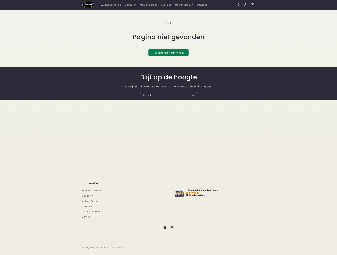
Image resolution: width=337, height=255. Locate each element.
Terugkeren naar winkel (168, 52)
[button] (238, 4)
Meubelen (87, 195)
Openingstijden (91, 211)
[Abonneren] (193, 95)
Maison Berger (90, 201)
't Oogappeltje (97, 248)
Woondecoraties (91, 190)
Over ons (87, 206)
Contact (86, 216)
